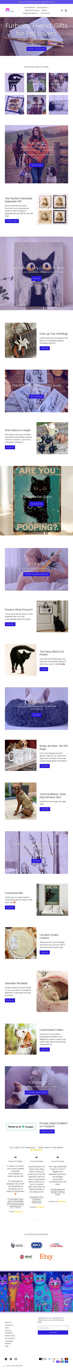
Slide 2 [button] (36, 1220)
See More (36, 715)
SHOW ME (44, 1049)
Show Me (36, 279)
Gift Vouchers (10, 1338)
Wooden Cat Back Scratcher (36, 574)
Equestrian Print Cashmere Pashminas (36, 1199)
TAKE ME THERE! (36, 165)
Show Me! (10, 624)
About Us (8, 1322)
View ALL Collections (36, 49)
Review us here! (47, 1131)
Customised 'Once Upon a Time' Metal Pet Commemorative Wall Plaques (15, 1203)
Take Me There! (12, 221)
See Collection (36, 396)
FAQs (7, 1328)
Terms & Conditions (9, 1332)
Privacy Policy (10, 1336)
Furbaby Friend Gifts (16, 1366)
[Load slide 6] (66, 535)
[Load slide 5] (66, 310)
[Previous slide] (28, 308)
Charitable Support (9, 1342)
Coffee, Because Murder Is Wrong (58, 1190)
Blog (6, 1346)
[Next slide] (32, 308)
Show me (44, 348)
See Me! (43, 669)
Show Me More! (36, 504)
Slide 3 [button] (39, 1220)
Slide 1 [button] (34, 1220)
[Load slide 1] (60, 310)
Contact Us (9, 1325)
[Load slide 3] (63, 310)
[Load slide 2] (61, 310)
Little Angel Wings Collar (36, 1092)
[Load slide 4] (65, 310)
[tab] (34, 1220)
